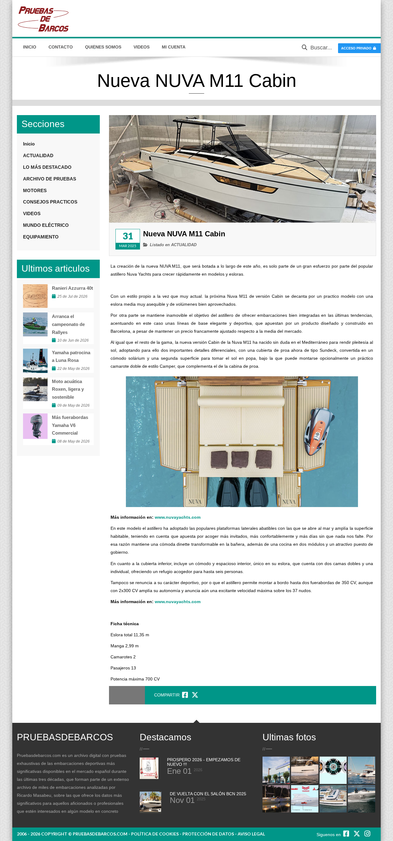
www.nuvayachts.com (177, 517)
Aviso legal (251, 833)
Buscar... (321, 48)
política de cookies (155, 833)
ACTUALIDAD (183, 244)
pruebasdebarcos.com (100, 833)
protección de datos (208, 833)
